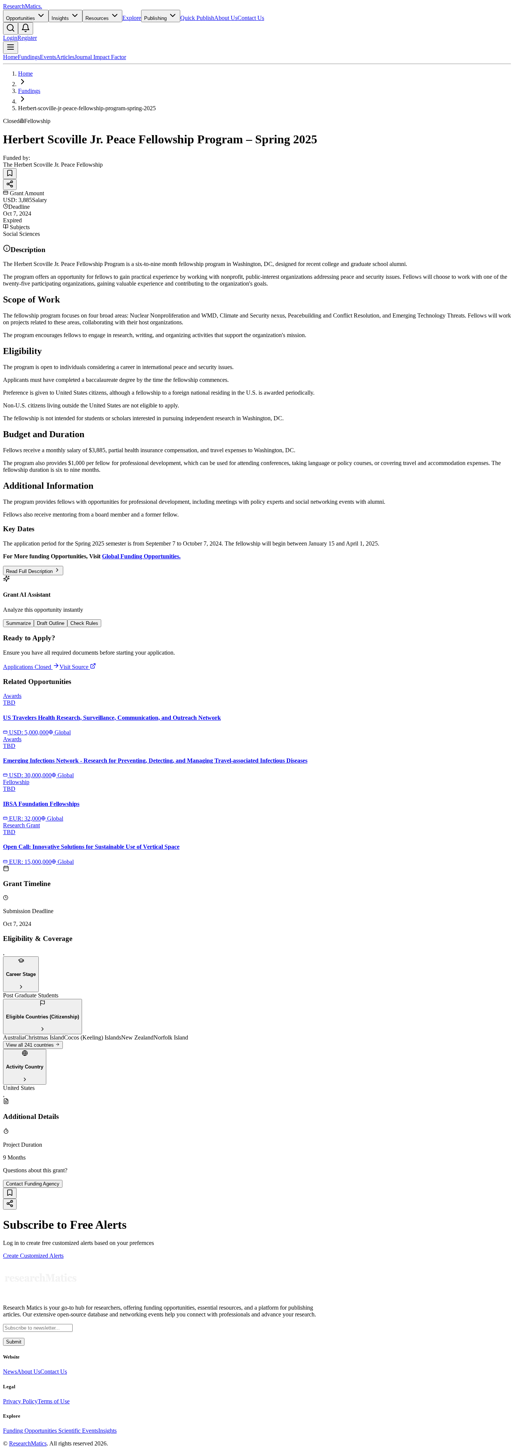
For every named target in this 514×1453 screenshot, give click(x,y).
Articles (65, 57)
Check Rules (84, 623)
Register (27, 38)
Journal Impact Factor (100, 57)
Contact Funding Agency (32, 1184)
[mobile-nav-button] (10, 47)
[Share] (10, 184)
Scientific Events (78, 1430)
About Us (225, 18)
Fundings (29, 57)
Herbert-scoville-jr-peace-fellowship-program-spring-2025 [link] (87, 108)
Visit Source (74, 667)
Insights (107, 1430)
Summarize (18, 623)
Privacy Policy (20, 1401)
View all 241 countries (30, 1045)
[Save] (10, 173)
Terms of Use (54, 1401)
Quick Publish (197, 18)
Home (10, 57)
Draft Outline (50, 623)
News (10, 1371)
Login (10, 38)
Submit (13, 1342)
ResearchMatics (28, 1443)
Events (48, 57)
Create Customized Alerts (33, 1255)
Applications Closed (27, 667)
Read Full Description (30, 571)
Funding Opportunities (30, 1430)
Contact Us (250, 18)
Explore (131, 18)
